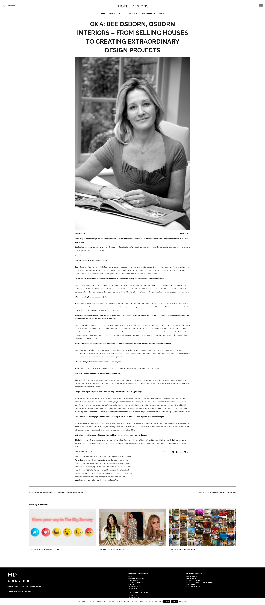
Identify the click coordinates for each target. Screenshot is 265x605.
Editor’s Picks (222, 492)
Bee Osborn (38, 492)
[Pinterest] (24, 581)
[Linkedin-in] (20, 581)
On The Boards (131, 13)
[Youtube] (28, 581)
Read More (183, 602)
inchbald (63, 492)
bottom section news (211, 492)
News (103, 13)
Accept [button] (167, 601)
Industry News (231, 492)
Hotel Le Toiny (83, 325)
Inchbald (166, 285)
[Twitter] (8, 581)
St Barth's (80, 492)
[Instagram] (16, 581)
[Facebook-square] (12, 581)
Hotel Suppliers (115, 13)
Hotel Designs (47, 492)
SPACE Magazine (148, 13)
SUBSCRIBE (11, 6)
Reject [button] (175, 601)
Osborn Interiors (126, 239)
